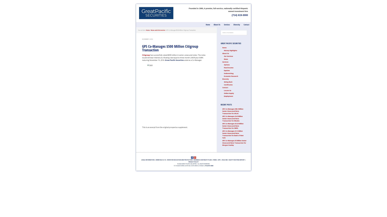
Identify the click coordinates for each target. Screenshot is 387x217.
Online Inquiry (229, 93)
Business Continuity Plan (203, 160)
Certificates (228, 85)
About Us (225, 53)
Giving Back (228, 82)
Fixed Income (228, 68)
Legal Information (147, 160)
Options (227, 65)
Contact (225, 88)
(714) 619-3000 (240, 15)
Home (224, 48)
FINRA (215, 160)
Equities (227, 70)
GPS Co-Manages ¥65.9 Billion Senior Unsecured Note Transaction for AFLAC (232, 111)
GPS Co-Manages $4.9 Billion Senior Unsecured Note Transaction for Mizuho (232, 118)
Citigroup (146, 55)
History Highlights (230, 50)
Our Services (228, 56)
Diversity (225, 79)
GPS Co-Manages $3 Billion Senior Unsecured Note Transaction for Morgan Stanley (234, 143)
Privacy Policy (193, 162)
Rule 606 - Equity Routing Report (233, 160)
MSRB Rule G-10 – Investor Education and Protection (174, 160)
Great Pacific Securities (156, 13)
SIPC (219, 160)
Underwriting (229, 73)
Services (225, 62)
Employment (228, 96)
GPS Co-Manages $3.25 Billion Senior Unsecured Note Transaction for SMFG (232, 126)
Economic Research (231, 76)
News (226, 59)
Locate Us (227, 90)
